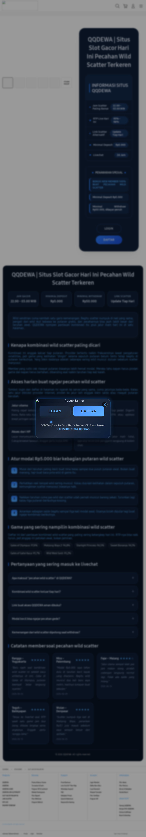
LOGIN (55, 411)
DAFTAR (89, 411)
